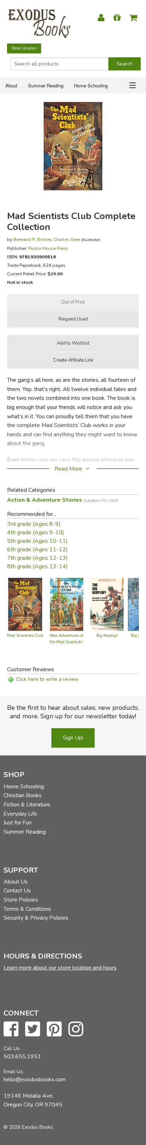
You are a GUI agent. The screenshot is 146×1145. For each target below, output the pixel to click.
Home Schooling (91, 85)
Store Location (24, 48)
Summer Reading (45, 85)
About (11, 85)
